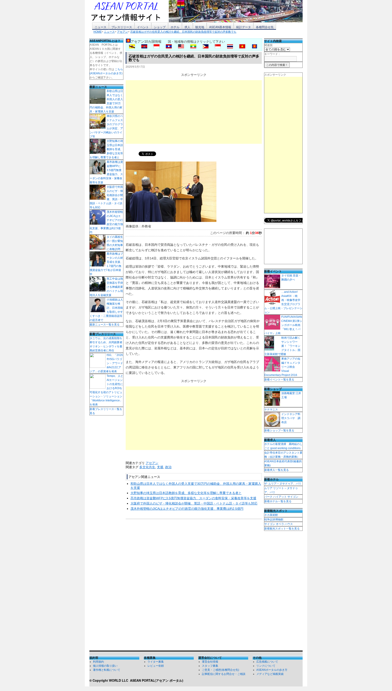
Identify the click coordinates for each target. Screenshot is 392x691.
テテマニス (271, 409)
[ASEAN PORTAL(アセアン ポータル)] (129, 11)
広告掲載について (267, 661)
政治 (168, 467)
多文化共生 (147, 467)
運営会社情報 (210, 661)
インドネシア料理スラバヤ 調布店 (290, 418)
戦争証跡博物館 (273, 519)
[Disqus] (194, 586)
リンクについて (265, 665)
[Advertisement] (194, 112)
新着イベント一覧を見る (279, 379)
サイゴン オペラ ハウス (278, 524)
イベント (143, 27)
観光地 (199, 27)
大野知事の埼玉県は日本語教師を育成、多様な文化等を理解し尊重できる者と (186, 493)
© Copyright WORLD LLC (109, 680)
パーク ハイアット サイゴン (281, 496)
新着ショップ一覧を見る (279, 430)
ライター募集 (155, 661)
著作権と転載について (106, 669)
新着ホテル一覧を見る (278, 501)
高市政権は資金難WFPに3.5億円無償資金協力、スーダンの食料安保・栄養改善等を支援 (193, 498)
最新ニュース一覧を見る (105, 324)
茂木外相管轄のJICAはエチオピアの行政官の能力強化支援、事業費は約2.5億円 (186, 508)
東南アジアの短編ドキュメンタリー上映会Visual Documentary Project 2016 (282, 367)
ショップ (160, 27)
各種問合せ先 (265, 27)
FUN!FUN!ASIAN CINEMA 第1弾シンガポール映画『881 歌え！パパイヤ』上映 (283, 325)
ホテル (175, 27)
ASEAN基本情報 (220, 27)
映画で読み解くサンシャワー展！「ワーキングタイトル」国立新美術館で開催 (282, 346)
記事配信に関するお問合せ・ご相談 (223, 674)
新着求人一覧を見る (276, 470)
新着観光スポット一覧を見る (282, 528)
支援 (160, 467)
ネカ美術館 (271, 515)
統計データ (243, 27)
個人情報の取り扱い (105, 665)
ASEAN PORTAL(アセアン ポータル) (156, 680)
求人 (187, 27)
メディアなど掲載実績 (270, 674)
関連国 (268, 45)
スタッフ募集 (210, 665)
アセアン (152, 463)
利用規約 (98, 661)
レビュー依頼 (155, 665)
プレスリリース (121, 27)
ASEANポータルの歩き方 (271, 669)
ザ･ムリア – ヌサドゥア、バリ (282, 483)
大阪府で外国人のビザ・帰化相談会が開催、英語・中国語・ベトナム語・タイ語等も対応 (193, 503)
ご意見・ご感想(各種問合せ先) (220, 669)
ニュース (100, 27)
